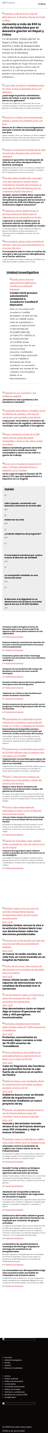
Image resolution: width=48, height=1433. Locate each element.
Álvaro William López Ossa (20, 509)
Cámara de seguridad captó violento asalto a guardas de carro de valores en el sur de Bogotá (23, 853)
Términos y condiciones (15, 1392)
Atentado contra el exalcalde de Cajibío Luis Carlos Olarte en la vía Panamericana (21, 1148)
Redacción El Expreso (14, 637)
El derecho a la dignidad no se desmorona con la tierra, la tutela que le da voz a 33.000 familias (23, 601)
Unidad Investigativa (13, 1360)
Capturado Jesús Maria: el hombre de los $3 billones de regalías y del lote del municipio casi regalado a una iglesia (23, 423)
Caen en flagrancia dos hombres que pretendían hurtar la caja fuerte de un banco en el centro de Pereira (23, 1070)
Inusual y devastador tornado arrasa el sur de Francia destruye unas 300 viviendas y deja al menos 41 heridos (23, 1128)
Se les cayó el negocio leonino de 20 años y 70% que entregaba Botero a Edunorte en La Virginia (22, 476)
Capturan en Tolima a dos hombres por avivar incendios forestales (22, 694)
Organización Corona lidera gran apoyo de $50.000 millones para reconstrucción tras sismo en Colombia (23, 761)
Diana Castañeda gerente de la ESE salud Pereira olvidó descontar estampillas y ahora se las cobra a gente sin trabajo (21, 451)
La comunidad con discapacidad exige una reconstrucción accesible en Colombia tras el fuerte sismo (23, 1273)
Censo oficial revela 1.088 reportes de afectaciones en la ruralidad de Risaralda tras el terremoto (22, 984)
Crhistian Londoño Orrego (20, 537)
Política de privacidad (14, 1381)
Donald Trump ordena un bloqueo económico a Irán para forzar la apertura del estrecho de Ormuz (21, 1170)
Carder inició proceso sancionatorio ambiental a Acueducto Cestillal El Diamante (24, 299)
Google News (10, 1397)
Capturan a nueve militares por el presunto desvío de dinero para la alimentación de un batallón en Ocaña (23, 223)
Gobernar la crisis (14, 519)
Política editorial (11, 1379)
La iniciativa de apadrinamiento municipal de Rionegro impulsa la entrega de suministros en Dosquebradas (20, 1248)
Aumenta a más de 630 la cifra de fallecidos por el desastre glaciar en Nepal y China (23, 29)
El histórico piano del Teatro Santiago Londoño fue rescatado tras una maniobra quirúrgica (23, 658)
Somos (7, 1376)
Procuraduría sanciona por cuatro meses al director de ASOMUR (23, 556)
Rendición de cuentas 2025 (16, 1395)
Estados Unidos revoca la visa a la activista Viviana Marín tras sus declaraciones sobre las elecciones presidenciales (22, 929)
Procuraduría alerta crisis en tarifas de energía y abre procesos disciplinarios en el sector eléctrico (24, 254)
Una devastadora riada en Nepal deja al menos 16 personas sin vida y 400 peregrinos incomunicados (23, 1013)
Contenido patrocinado (15, 1386)
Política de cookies (12, 1389)
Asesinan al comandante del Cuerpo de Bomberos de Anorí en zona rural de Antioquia (22, 671)
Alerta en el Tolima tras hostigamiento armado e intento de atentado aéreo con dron (23, 130)
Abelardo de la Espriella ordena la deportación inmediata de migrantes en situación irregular (23, 1194)
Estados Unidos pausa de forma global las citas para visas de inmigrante (23, 683)
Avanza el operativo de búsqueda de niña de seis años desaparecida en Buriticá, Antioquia (22, 162)
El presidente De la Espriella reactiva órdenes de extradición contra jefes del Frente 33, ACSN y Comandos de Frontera (22, 731)
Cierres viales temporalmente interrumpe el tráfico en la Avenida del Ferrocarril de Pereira (23, 819)
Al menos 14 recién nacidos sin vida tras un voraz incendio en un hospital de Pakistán (23, 957)
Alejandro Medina (16, 523)
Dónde (7, 1363)
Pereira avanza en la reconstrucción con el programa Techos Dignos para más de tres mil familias (23, 706)
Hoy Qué (7, 922)
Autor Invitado (14, 607)
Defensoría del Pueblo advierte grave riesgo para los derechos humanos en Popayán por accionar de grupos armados (23, 1219)
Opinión (8, 1365)
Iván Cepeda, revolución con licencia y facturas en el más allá (23, 504)
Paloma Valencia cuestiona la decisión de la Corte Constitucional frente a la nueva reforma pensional (23, 644)
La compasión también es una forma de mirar (21, 576)
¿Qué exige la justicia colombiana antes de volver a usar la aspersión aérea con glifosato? (21, 98)
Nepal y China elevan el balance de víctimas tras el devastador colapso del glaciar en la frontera (22, 789)
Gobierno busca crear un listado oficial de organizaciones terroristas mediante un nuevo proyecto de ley (23, 1099)
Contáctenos (10, 1384)
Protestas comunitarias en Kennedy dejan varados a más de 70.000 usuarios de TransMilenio (22, 1041)
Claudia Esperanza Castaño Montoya (25, 581)
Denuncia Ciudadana (13, 1368)
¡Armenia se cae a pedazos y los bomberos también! (20, 401)
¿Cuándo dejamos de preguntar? (23, 533)
